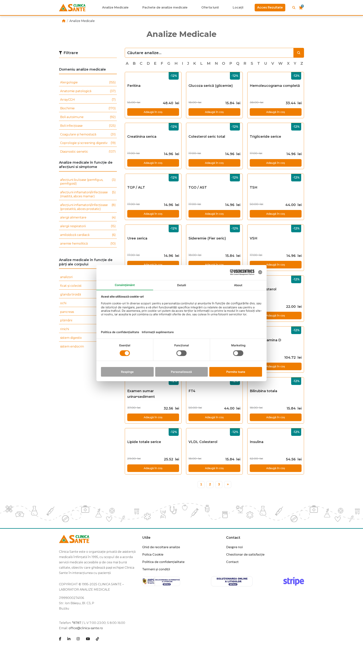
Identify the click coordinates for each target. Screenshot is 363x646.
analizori (88, 277)
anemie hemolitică (88, 243)
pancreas (88, 312)
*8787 (76, 623)
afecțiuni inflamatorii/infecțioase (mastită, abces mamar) (88, 194)
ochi (88, 303)
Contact (232, 562)
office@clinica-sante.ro (86, 628)
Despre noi (234, 547)
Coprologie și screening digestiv (88, 143)
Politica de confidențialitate (163, 562)
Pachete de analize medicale (165, 7)
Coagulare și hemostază (88, 134)
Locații (238, 7)
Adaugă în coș (153, 112)
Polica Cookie (152, 554)
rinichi (88, 329)
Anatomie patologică (88, 91)
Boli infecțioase (88, 125)
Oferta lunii (210, 7)
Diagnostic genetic (88, 151)
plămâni (88, 320)
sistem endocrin (88, 346)
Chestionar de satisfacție (245, 554)
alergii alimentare (88, 217)
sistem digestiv (88, 338)
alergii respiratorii (88, 226)
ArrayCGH (88, 99)
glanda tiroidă (88, 294)
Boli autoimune (88, 117)
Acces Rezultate (270, 7)
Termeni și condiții (156, 569)
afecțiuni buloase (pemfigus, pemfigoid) (88, 182)
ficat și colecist (88, 286)
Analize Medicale (115, 7)
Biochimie (88, 108)
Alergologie (88, 82)
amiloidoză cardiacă (88, 235)
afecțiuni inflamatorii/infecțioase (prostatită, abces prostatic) (88, 207)
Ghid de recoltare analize (161, 547)
